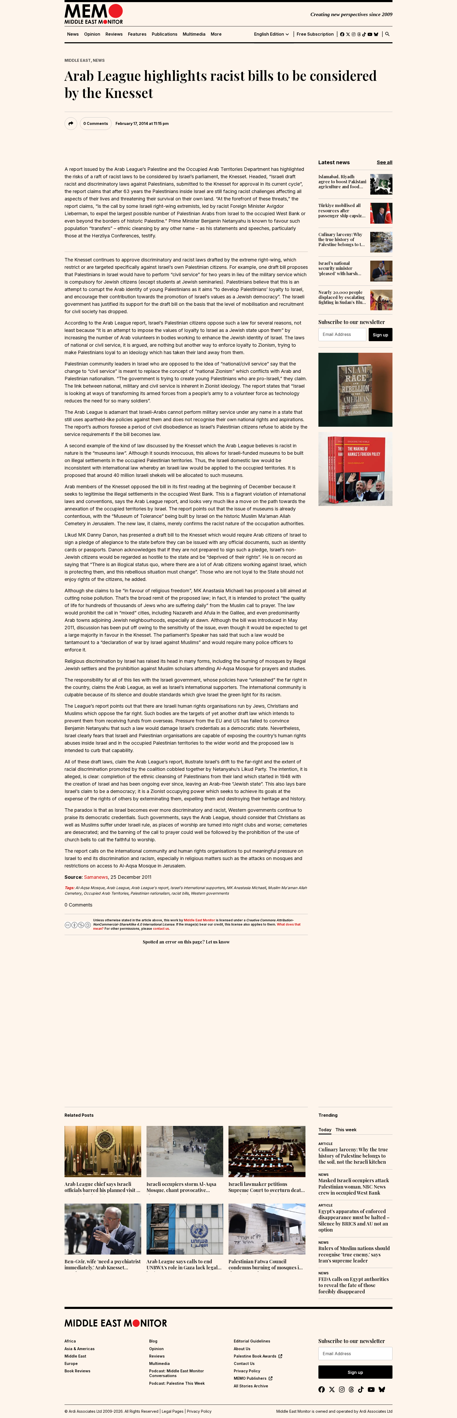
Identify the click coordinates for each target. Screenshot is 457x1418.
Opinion (92, 34)
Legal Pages (173, 1411)
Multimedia (194, 34)
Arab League (118, 887)
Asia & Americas (80, 1348)
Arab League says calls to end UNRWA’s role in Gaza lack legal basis (182, 1265)
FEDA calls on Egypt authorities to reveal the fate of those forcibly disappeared (353, 1285)
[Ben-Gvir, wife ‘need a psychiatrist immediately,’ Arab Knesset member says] (103, 1229)
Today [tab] (324, 1129)
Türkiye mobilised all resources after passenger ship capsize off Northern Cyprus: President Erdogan (341, 210)
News (73, 34)
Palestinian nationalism (149, 893)
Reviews (114, 34)
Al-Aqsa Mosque (89, 887)
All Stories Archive (251, 1386)
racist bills (180, 893)
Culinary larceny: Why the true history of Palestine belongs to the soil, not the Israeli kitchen (342, 239)
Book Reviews (77, 1371)
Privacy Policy (247, 1371)
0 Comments (95, 123)
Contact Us (244, 1363)
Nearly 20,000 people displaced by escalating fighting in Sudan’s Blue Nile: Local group (341, 297)
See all (384, 162)
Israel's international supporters (197, 887)
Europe (71, 1363)
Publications (164, 34)
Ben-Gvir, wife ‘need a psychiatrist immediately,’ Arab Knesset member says (103, 1265)
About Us (242, 1348)
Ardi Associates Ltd (375, 1411)
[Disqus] (186, 1018)
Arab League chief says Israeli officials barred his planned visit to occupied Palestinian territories (103, 1187)
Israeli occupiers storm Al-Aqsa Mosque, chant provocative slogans (181, 1187)
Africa (70, 1341)
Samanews (96, 877)
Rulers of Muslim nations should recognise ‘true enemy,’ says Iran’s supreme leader (354, 1254)
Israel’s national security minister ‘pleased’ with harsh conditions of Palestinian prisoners (339, 268)
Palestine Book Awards (255, 1356)
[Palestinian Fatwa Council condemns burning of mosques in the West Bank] (267, 1229)
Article (325, 1144)
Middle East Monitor (199, 920)
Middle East (78, 60)
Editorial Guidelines (252, 1341)
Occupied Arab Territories (106, 893)
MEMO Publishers (250, 1378)
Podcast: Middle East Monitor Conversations (176, 1373)
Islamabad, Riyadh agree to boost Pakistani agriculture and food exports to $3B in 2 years (342, 181)
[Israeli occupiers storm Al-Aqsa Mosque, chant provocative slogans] (185, 1151)
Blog (153, 1341)
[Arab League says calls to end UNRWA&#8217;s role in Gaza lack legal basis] (185, 1229)
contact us (161, 929)
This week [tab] (346, 1129)
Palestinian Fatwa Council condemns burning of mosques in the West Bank (265, 1265)
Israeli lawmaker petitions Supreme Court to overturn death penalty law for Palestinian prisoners (266, 1187)
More (216, 34)
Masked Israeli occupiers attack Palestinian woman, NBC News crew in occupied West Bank (353, 1186)
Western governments (210, 893)
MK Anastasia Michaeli (246, 887)
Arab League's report (149, 887)
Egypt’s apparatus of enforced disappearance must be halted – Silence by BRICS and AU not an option (354, 1220)
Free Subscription (315, 34)
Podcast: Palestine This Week (177, 1383)
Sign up (380, 334)
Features (137, 34)
